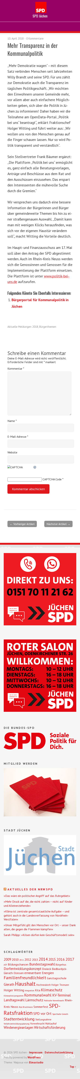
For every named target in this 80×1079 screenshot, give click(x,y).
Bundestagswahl (42, 964)
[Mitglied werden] (40, 815)
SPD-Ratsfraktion (32, 1009)
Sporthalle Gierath (60, 1014)
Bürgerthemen (47, 326)
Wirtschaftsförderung (49, 1027)
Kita (37, 990)
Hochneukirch (43, 984)
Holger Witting (14, 990)
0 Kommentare (35, 38)
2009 (7, 959)
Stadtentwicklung (19, 1019)
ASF (5, 964)
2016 (61, 959)
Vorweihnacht (37, 1023)
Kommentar (15, 368)
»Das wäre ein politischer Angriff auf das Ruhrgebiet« (37, 896)
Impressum (35, 1052)
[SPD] (40, 748)
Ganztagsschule (56, 978)
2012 (28, 960)
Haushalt (25, 983)
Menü (40, 26)
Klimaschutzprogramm (13, 995)
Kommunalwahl (38, 995)
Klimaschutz (51, 989)
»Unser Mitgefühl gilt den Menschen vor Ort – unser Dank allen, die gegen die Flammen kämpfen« (40, 927)
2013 (35, 959)
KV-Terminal (61, 995)
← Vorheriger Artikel (22, 524)
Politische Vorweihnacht (54, 1000)
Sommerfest (40, 1007)
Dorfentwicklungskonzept (22, 968)
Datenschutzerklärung (59, 1052)
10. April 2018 (15, 38)
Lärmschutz (34, 1000)
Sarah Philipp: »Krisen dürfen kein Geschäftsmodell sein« (39, 935)
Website (12, 452)
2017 (69, 959)
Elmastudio (36, 1062)
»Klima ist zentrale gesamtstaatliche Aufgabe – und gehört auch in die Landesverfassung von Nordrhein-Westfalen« (36, 915)
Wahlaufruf (51, 1023)
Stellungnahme (43, 1019)
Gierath (9, 984)
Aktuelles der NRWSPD (30, 889)
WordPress (34, 1057)
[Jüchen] (40, 874)
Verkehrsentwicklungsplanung (16, 1023)
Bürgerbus (61, 964)
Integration (29, 990)
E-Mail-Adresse (17, 436)
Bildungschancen (18, 964)
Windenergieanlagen (18, 1027)
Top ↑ (73, 1066)
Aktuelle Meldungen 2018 (22, 326)
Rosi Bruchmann (26, 1007)
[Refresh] (35, 467)
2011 (21, 960)
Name (12, 421)
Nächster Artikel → (58, 524)
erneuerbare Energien (39, 973)
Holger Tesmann (60, 984)
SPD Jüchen (40, 16)
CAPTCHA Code (52, 479)
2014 (43, 959)
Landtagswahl (14, 1000)
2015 (52, 959)
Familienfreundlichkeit (25, 977)
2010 (15, 960)
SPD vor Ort (42, 1013)
